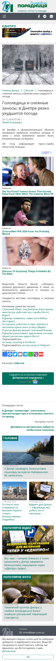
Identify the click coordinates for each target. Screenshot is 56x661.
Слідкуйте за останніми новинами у (28, 378)
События (28, 90)
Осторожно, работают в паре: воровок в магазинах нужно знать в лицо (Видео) (25, 326)
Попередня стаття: (27, 411)
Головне (10, 438)
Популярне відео (17, 528)
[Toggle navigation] (4, 16)
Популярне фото (17, 577)
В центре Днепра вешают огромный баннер (27, 330)
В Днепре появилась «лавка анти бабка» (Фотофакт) (25, 320)
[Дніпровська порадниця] (9, 633)
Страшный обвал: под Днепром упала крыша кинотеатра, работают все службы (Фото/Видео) (27, 312)
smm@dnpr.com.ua (33, 632)
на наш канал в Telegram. (36, 345)
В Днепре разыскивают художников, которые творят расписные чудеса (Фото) (27, 335)
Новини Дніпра (11, 90)
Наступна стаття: (32, 425)
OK (28, 657)
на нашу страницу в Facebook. (19, 342)
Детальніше (9, 651)
